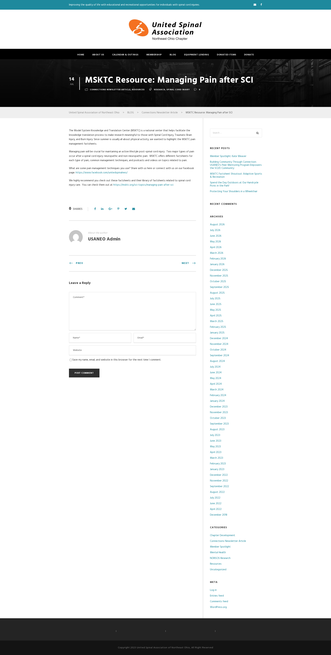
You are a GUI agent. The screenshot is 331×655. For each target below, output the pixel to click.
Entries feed (217, 596)
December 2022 (219, 475)
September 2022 (219, 486)
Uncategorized (218, 570)
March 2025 (216, 321)
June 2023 (215, 441)
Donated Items (226, 55)
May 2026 (215, 242)
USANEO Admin (104, 239)
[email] (255, 5)
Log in (213, 590)
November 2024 (219, 344)
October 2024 (218, 350)
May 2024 (215, 378)
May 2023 (215, 447)
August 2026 (217, 225)
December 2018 (218, 515)
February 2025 (218, 327)
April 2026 (216, 247)
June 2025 (215, 304)
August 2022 (217, 492)
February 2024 (218, 395)
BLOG (173, 55)
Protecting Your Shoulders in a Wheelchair (233, 191)
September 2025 (219, 287)
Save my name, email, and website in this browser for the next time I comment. (116, 360)
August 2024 (217, 361)
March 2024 (216, 390)
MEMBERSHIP (154, 55)
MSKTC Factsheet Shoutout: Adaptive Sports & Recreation (236, 175)
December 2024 (219, 338)
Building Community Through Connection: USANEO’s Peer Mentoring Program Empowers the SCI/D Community (236, 165)
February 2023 (218, 464)
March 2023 (216, 458)
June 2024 (216, 373)
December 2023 (219, 407)
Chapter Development (222, 535)
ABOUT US (98, 55)
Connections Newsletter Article (110, 89)
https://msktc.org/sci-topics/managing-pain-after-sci (143, 185)
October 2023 (218, 418)
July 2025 (215, 299)
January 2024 (217, 401)
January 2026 (217, 264)
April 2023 (215, 452)
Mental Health (218, 552)
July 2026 (215, 230)
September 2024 (219, 355)
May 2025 (215, 310)
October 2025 (218, 281)
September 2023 (219, 424)
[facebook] (261, 5)
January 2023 (217, 469)
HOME (80, 55)
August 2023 (217, 429)
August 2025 (217, 293)
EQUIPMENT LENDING (196, 55)
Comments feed (219, 601)
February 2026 (218, 259)
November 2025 (219, 276)
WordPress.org (218, 607)
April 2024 (216, 384)
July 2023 (215, 435)
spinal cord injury (178, 89)
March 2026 (216, 253)
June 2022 (215, 503)
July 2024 (215, 367)
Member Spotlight (220, 547)
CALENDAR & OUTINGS (125, 55)
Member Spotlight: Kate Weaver (228, 156)
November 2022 (219, 481)
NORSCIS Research (220, 558)
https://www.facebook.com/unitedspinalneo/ (102, 173)
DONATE (249, 55)
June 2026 (215, 236)
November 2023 (219, 412)
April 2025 (216, 316)
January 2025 (217, 333)
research (159, 89)
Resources (138, 89)
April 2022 (216, 509)
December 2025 (219, 270)
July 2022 (215, 498)
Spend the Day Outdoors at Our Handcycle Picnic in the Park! (234, 184)
